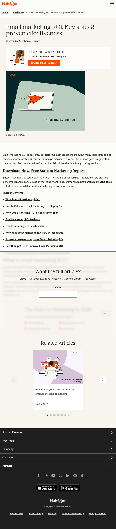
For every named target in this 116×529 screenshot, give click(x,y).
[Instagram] (46, 476)
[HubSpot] (58, 501)
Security (52, 513)
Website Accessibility (73, 513)
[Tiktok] (82, 476)
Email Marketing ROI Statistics (22, 219)
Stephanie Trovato (29, 41)
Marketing (18, 12)
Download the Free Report (44, 63)
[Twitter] (60, 476)
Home (5, 12)
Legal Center (16, 513)
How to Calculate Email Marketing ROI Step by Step (34, 206)
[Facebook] (38, 476)
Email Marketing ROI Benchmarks (24, 226)
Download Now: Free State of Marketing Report (44, 170)
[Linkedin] (68, 476)
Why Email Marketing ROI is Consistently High (31, 212)
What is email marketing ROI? (22, 199)
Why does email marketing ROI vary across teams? (34, 232)
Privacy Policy (36, 513)
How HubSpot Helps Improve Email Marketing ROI (34, 246)
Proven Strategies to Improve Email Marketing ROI (34, 239)
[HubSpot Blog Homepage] (10, 3)
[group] (58, 379)
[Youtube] (53, 476)
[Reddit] (75, 476)
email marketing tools (99, 181)
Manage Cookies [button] (97, 513)
